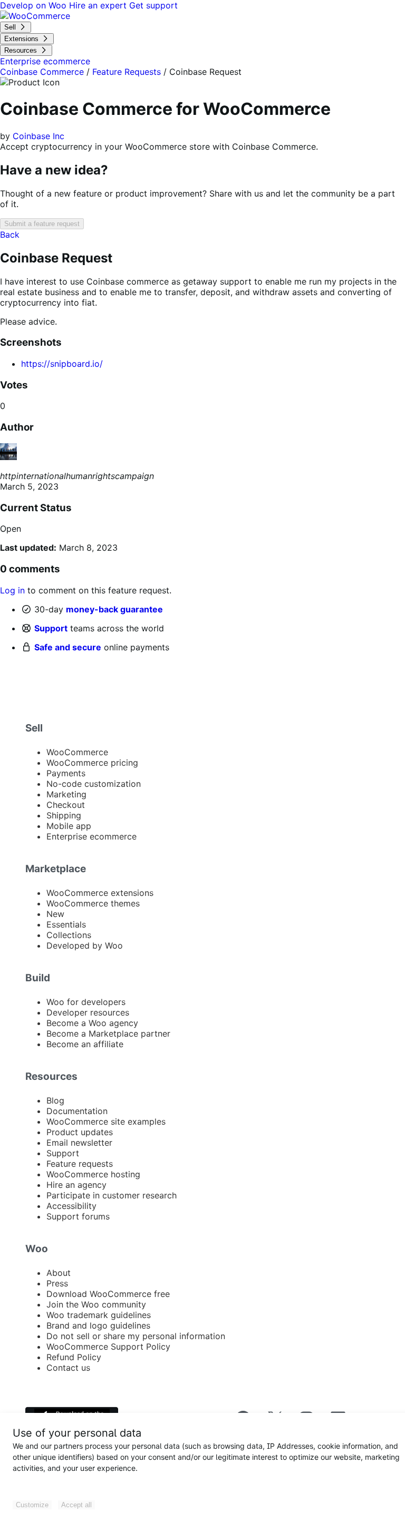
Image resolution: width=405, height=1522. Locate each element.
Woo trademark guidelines (98, 1315)
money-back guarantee (114, 609)
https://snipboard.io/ (62, 363)
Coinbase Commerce (42, 71)
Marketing (66, 794)
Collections (68, 935)
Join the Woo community (96, 1304)
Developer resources (87, 1012)
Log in (12, 590)
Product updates (79, 1132)
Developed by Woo (84, 945)
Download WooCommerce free (108, 1294)
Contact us (68, 1367)
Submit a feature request (42, 224)
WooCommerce (77, 752)
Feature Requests (126, 71)
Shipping (63, 815)
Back (10, 234)
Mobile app (68, 826)
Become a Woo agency (92, 1023)
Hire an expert (99, 5)
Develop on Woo (34, 5)
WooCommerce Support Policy (108, 1346)
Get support (153, 5)
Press (57, 1283)
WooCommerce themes (93, 903)
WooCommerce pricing (92, 762)
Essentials (66, 924)
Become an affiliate (84, 1044)
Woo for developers (86, 1002)
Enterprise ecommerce (91, 836)
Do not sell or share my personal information (135, 1336)
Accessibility (71, 1206)
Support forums (78, 1216)
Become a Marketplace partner (108, 1033)
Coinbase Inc (38, 136)
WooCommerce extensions (99, 892)
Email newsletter (79, 1142)
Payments (65, 773)
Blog (55, 1100)
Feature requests (79, 1163)
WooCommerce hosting (93, 1174)
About (58, 1272)
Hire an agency (76, 1184)
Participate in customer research (111, 1195)
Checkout (65, 804)
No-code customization (93, 783)
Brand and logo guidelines (98, 1325)
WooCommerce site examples (106, 1121)
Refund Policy (73, 1357)
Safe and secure (67, 647)
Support (51, 628)
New (55, 914)
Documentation (77, 1111)
